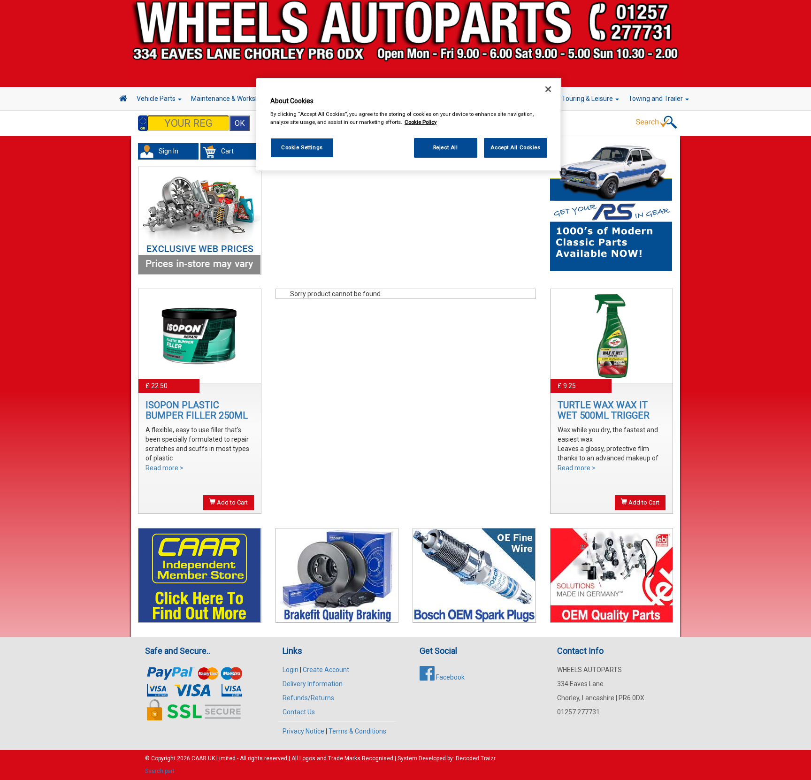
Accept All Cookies (515, 148)
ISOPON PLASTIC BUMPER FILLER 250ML (196, 410)
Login (290, 669)
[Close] (548, 89)
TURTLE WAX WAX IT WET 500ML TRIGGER (604, 410)
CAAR (199, 758)
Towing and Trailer (656, 98)
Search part (160, 771)
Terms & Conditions (357, 731)
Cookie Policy (420, 122)
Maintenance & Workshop (229, 98)
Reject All (445, 148)
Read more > (164, 468)
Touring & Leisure (588, 98)
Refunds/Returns (308, 698)
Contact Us (299, 712)
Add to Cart (231, 502)
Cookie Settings (302, 148)
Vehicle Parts (157, 98)
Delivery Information (313, 684)
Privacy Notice (303, 731)
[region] (408, 124)
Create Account (326, 669)
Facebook (450, 677)
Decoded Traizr (476, 758)
